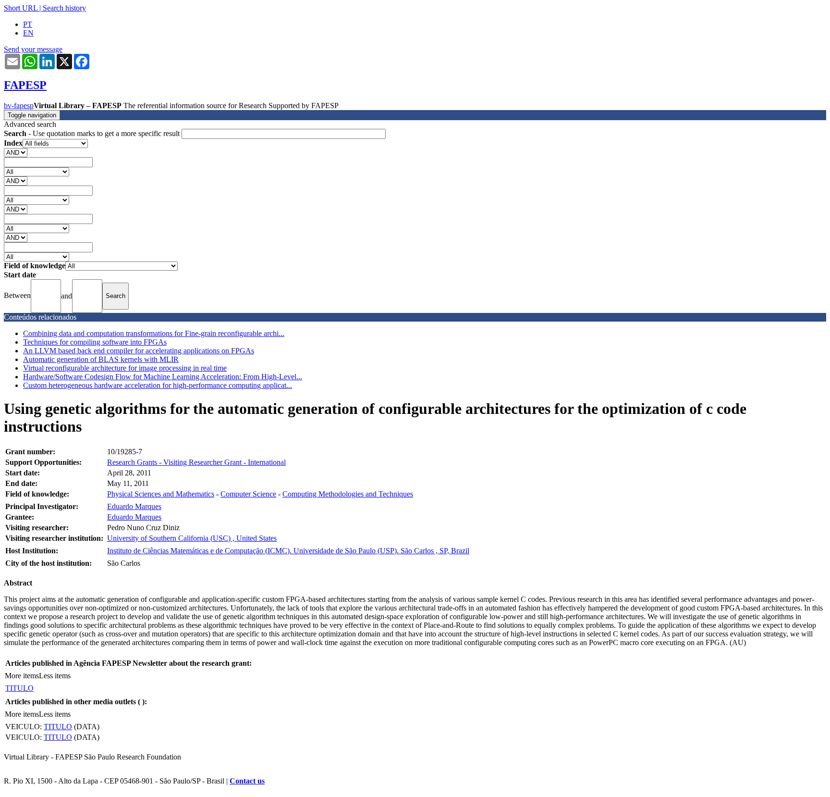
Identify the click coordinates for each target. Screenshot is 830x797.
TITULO (19, 688)
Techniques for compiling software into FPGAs (95, 342)
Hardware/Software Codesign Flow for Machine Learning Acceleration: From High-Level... (162, 377)
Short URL (20, 8)
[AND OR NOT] (15, 152)
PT (27, 24)
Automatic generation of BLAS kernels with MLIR (101, 359)
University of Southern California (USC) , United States (192, 538)
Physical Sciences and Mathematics (160, 494)
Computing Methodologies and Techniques (347, 494)
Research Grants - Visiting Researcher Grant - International (196, 462)
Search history (64, 8)
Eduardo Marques (134, 506)
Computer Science (248, 494)
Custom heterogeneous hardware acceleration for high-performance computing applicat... (157, 385)
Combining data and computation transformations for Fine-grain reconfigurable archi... (153, 333)
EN (28, 33)
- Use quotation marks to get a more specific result (93, 133)
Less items (55, 676)
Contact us (247, 781)
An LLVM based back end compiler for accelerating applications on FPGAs (138, 351)
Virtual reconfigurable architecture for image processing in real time (125, 368)
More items (22, 676)
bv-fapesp (19, 105)
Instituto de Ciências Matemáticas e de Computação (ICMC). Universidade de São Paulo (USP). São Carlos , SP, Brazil (288, 551)
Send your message (33, 49)
